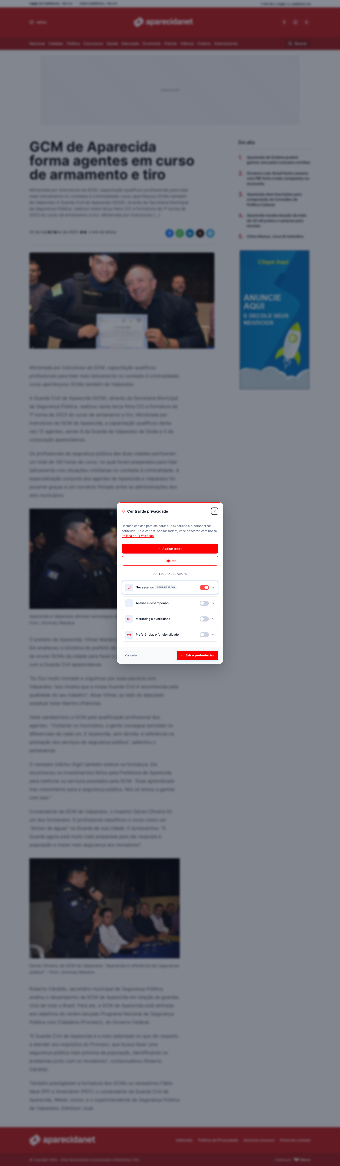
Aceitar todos (172, 549)
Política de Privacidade (138, 536)
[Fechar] (214, 511)
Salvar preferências (200, 655)
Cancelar (131, 655)
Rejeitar (170, 561)
